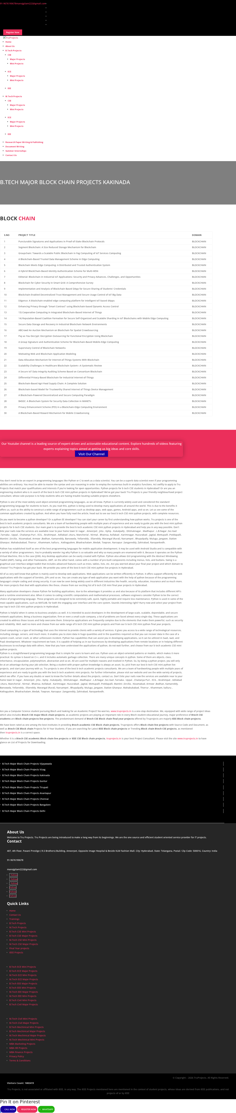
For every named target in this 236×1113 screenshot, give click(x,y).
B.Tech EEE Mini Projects (22, 987)
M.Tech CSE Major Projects (23, 944)
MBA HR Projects (18, 1047)
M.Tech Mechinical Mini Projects (26, 1039)
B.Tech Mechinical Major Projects (27, 1031)
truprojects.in (13, 732)
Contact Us (11, 155)
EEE (9, 88)
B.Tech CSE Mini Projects (22, 931)
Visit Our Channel (92, 454)
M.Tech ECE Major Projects (23, 979)
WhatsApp (47, 1109)
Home (12, 910)
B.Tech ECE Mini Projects (22, 966)
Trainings (14, 919)
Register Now (28, 1109)
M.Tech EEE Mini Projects (22, 996)
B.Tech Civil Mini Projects (22, 1000)
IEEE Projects (16, 952)
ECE (9, 71)
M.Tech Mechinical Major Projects (27, 1035)
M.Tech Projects (13, 96)
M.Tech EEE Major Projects (23, 991)
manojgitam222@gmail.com (22, 869)
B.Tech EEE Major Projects (23, 983)
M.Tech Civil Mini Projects (23, 1018)
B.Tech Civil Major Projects (23, 1004)
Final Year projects (19, 948)
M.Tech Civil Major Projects (24, 1022)
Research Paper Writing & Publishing (24, 142)
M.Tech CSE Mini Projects (23, 939)
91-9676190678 (15, 860)
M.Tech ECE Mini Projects (23, 975)
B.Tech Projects (13, 50)
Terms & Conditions (20, 1060)
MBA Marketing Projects (22, 1043)
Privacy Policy (16, 1056)
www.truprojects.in (121, 711)
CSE (9, 55)
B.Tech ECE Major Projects (23, 970)
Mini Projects (16, 63)
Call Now (9, 1109)
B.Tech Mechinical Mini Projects (26, 1027)
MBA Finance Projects (21, 1052)
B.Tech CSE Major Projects (23, 935)
